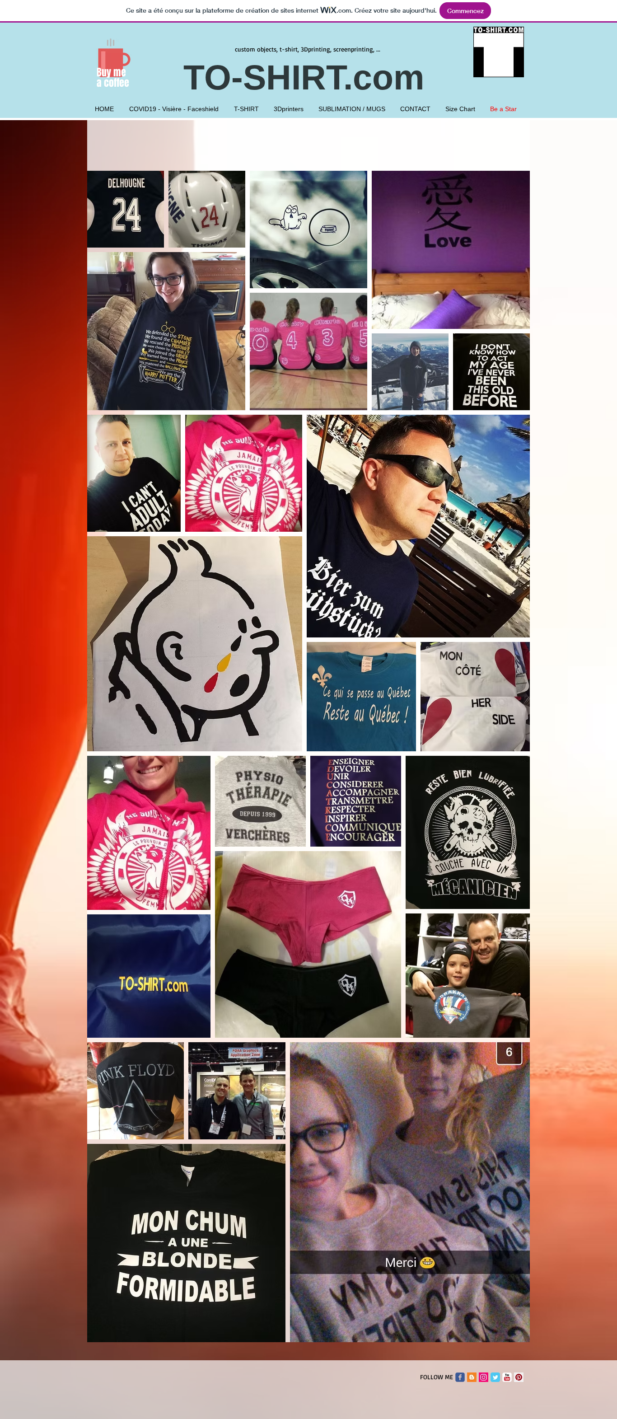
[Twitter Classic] (495, 1377)
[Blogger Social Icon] (472, 1377)
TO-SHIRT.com (308, 77)
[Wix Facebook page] (460, 1377)
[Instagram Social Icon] (483, 1377)
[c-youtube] (507, 1377)
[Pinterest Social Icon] (519, 1377)
